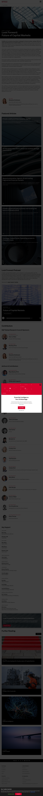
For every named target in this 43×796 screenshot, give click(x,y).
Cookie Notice (32, 791)
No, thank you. (21, 410)
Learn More (21, 407)
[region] (21, 791)
